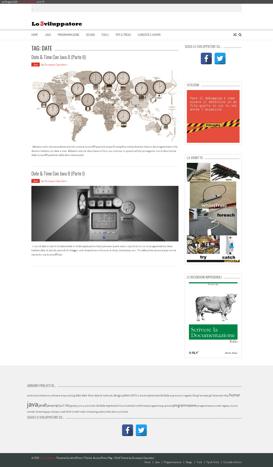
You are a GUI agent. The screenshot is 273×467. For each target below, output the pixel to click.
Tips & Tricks (123, 35)
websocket (104, 411)
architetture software (48, 395)
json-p (81, 405)
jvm (87, 405)
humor (234, 394)
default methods (103, 395)
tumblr (75, 411)
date (78, 395)
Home (34, 35)
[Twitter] (220, 58)
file (194, 395)
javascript (53, 405)
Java (48, 35)
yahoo (114, 411)
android (31, 395)
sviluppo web (58, 411)
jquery (73, 405)
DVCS (134, 395)
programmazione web (209, 405)
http (226, 395)
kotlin (93, 405)
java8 (42, 405)
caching (71, 395)
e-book (142, 395)
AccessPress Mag (102, 458)
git (210, 395)
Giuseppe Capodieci (55, 64)
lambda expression (107, 405)
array (63, 395)
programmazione (185, 405)
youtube (123, 411)
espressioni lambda (158, 395)
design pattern (122, 395)
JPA (67, 405)
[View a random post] (235, 35)
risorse (234, 405)
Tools (105, 35)
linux (121, 405)
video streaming (89, 411)
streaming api (42, 411)
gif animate (203, 395)
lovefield (130, 405)
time (69, 411)
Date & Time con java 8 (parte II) (58, 57)
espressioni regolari (181, 395)
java (32, 403)
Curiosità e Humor (149, 35)
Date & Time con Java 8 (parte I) (57, 173)
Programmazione (68, 35)
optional (168, 405)
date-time (88, 395)
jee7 (61, 405)
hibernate (217, 395)
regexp (225, 405)
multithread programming (149, 405)
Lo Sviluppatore (27, 1)
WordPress (76, 458)
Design (90, 35)
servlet (31, 411)
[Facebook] (206, 58)
